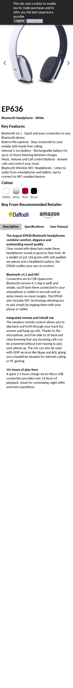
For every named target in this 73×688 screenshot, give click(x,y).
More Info (35, 21)
